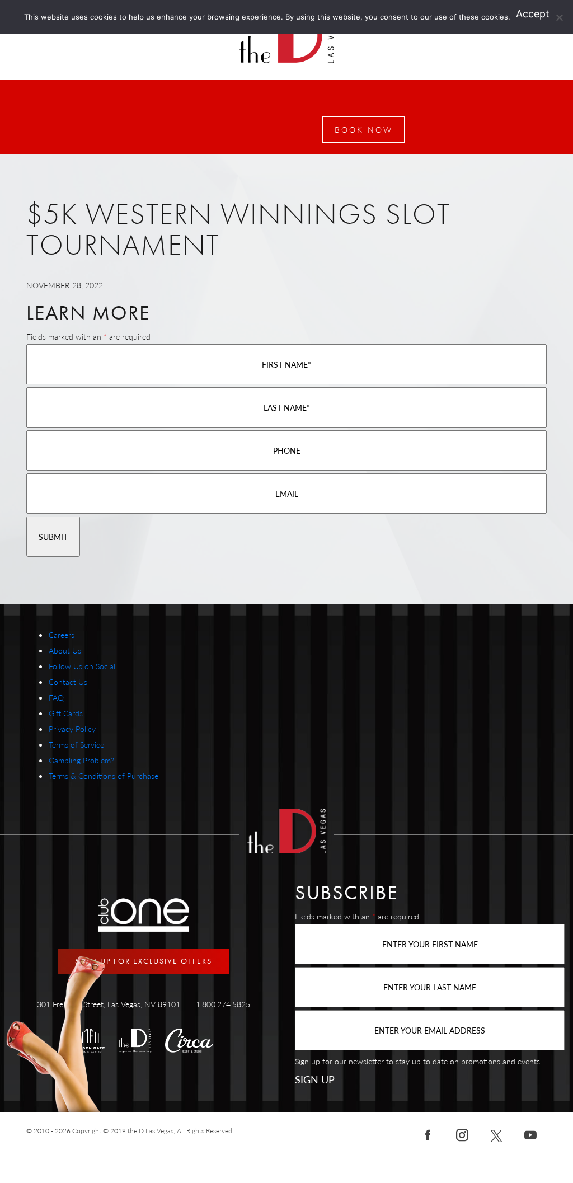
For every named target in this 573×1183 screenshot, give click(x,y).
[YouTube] (530, 1134)
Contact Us (68, 681)
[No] (559, 17)
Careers (61, 634)
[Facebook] (428, 1134)
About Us (65, 650)
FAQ (56, 697)
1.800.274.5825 (223, 1004)
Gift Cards (66, 713)
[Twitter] (496, 1134)
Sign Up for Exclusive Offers (143, 961)
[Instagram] (462, 1134)
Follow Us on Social (82, 666)
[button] (364, 129)
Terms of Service (76, 744)
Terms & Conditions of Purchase (103, 775)
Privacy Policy (72, 728)
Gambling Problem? (81, 760)
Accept (532, 14)
